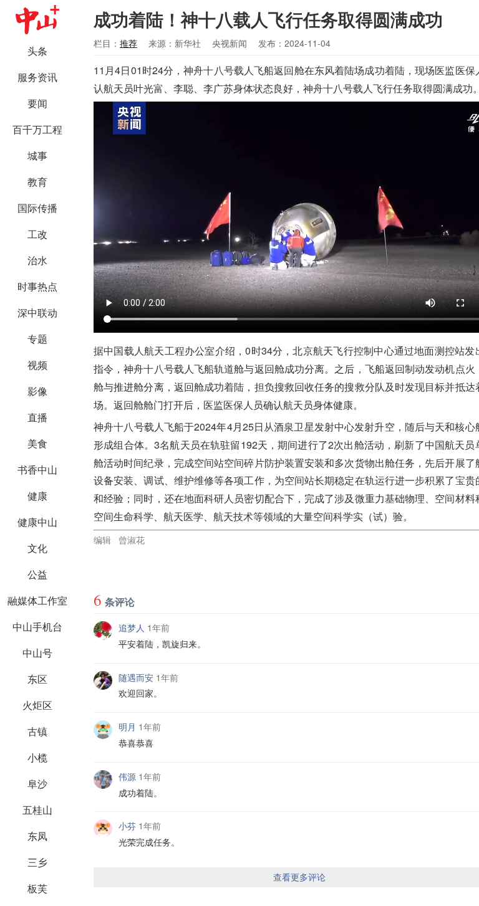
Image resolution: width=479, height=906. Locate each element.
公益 (37, 574)
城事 (37, 155)
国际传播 (37, 208)
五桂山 (37, 810)
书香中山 (37, 469)
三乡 (37, 862)
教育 (37, 181)
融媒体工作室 (37, 600)
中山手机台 (37, 626)
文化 (37, 548)
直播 (37, 417)
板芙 (37, 888)
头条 (37, 51)
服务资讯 (37, 77)
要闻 (37, 103)
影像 (37, 391)
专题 (37, 338)
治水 (37, 260)
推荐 (128, 43)
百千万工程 (37, 129)
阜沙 (37, 783)
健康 (37, 496)
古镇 (37, 731)
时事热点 (37, 286)
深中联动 (37, 312)
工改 (37, 234)
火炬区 (37, 705)
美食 (37, 443)
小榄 (37, 757)
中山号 (37, 653)
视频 (37, 365)
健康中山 (37, 522)
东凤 (37, 836)
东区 (37, 679)
